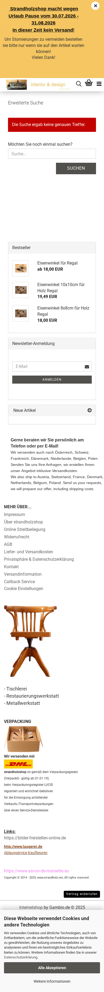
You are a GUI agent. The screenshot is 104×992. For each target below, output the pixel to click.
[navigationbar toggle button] (99, 83)
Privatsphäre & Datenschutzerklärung (39, 559)
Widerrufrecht (16, 536)
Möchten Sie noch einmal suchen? (40, 144)
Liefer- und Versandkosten (28, 551)
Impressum (14, 514)
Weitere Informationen (52, 981)
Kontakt (11, 566)
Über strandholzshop (23, 522)
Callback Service (19, 581)
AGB (8, 544)
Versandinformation (23, 574)
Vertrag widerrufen (82, 894)
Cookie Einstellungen (23, 588)
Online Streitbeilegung (24, 529)
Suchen (76, 168)
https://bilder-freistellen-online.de (35, 837)
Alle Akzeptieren (52, 968)
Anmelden (52, 379)
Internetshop (31, 907)
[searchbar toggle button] (79, 83)
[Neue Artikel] (89, 411)
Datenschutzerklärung (20, 957)
